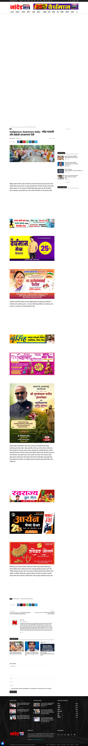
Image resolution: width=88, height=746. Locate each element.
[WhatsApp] (27, 142)
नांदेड (13, 127)
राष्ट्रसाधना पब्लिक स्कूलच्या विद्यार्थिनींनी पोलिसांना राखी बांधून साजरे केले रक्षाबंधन (16, 653)
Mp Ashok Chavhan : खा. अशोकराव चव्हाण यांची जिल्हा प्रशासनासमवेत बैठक (44, 613)
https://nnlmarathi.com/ (23, 621)
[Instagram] (70, 1)
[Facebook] (68, 1)
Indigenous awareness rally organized (27, 598)
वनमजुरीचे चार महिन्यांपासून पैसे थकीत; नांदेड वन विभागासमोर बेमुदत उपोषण (23, 710)
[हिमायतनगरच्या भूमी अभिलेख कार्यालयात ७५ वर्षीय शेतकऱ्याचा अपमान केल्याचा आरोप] (13, 705)
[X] (76, 1)
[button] (76, 12)
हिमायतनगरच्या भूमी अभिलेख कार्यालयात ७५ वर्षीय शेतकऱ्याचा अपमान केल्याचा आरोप (23, 705)
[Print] (33, 142)
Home (11, 127)
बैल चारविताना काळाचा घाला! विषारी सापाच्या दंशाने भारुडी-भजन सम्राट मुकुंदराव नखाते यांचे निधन (31, 654)
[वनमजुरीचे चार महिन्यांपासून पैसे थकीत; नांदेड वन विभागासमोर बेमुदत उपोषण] (13, 711)
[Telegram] (74, 1)
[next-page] (12, 658)
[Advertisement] (44, 23)
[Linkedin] (72, 1)
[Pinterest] (24, 142)
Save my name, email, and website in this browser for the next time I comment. (31, 689)
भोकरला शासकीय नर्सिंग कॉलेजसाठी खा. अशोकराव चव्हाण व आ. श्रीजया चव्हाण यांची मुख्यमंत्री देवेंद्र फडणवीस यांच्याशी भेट (23, 717)
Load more (67, 182)
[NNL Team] (10, 138)
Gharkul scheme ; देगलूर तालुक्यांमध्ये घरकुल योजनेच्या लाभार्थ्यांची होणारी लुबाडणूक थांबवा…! (47, 705)
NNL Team (13, 138)
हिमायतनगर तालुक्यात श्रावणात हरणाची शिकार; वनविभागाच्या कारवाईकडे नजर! (47, 654)
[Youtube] (77, 1)
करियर (11, 650)
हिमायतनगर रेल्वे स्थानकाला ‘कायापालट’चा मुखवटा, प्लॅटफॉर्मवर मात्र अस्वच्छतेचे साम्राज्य (71, 177)
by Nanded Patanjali (16, 598)
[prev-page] (10, 658)
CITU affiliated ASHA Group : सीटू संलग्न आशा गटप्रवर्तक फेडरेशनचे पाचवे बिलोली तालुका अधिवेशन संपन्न (20, 613)
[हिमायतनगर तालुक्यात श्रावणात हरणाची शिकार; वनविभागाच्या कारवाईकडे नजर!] (47, 646)
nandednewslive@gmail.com (38, 739)
